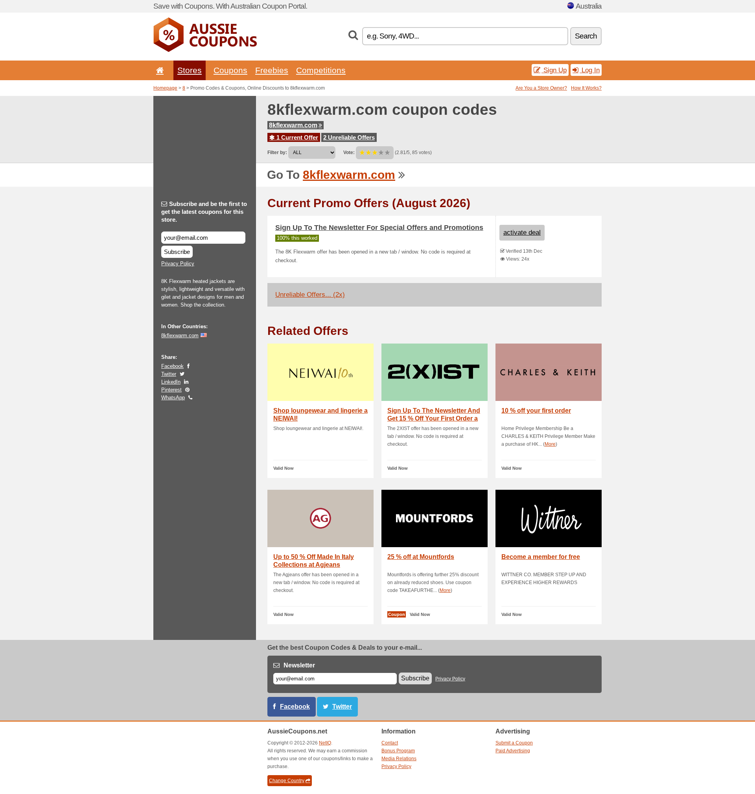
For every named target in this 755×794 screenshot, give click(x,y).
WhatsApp (173, 398)
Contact (389, 743)
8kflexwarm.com (293, 125)
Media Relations (398, 758)
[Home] (158, 70)
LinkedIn (170, 382)
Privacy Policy (177, 264)
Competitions (321, 70)
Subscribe (177, 251)
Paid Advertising (512, 751)
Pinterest (171, 390)
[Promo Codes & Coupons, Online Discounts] (205, 50)
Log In (590, 70)
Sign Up (554, 70)
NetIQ (325, 743)
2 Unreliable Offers (349, 137)
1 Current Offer (296, 137)
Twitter (168, 374)
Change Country (286, 780)
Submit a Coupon (514, 743)
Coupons (230, 70)
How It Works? (586, 88)
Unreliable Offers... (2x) (310, 294)
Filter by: (277, 152)
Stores (189, 70)
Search (586, 36)
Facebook (172, 366)
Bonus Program (398, 751)
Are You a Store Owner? (541, 88)
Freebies (271, 70)
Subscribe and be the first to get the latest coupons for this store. (204, 211)
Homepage (165, 88)
